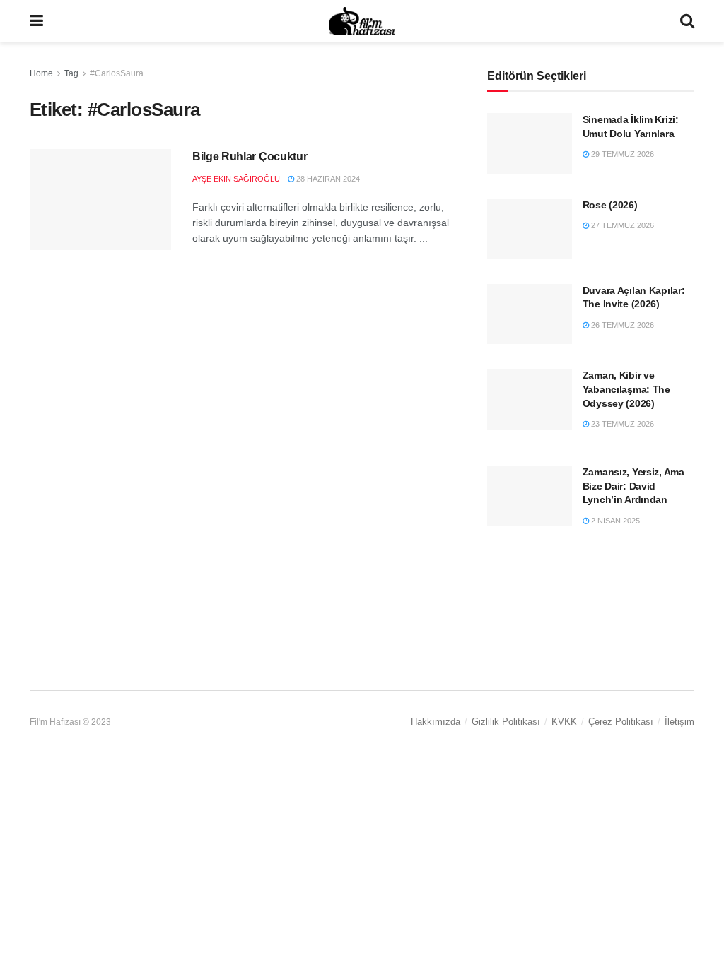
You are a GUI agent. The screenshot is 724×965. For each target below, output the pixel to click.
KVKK (564, 721)
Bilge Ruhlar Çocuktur (249, 156)
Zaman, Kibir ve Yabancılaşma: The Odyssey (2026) (626, 388)
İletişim (679, 721)
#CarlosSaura (117, 73)
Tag (71, 73)
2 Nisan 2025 (614, 520)
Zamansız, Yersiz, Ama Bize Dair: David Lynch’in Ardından (633, 485)
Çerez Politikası (620, 721)
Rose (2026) (610, 205)
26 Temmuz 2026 (621, 325)
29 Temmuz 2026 (621, 154)
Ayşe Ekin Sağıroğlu (236, 178)
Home (41, 73)
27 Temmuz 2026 (621, 225)
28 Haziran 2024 (327, 178)
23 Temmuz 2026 (621, 424)
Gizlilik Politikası (506, 721)
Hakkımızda (435, 721)
